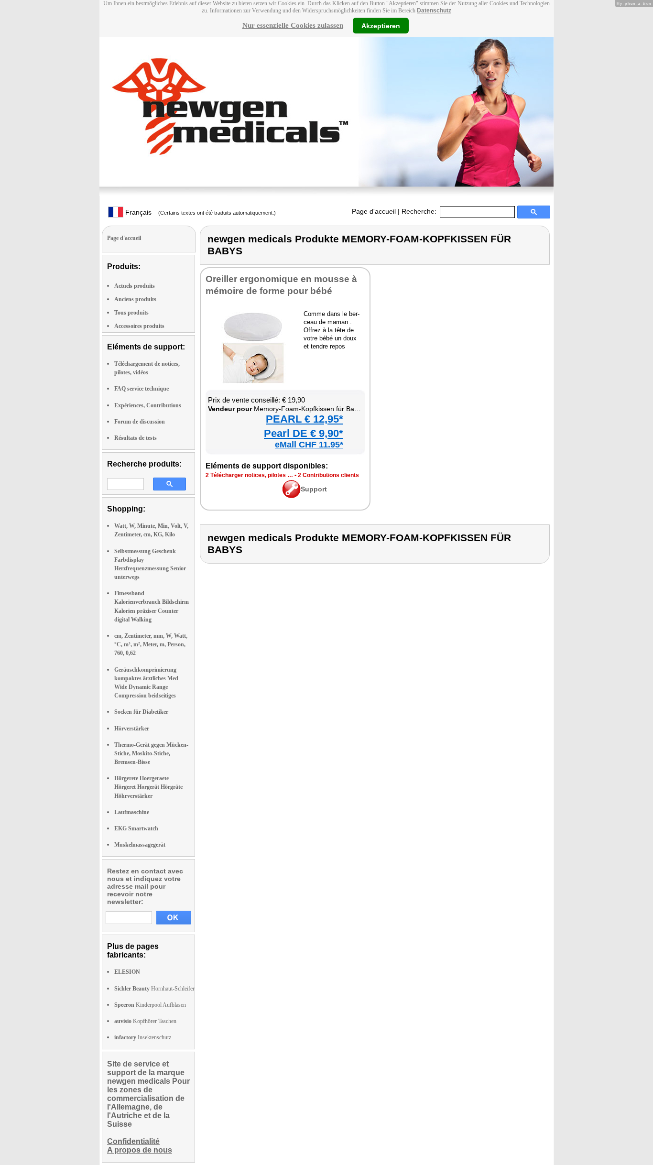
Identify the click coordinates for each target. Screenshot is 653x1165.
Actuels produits (134, 286)
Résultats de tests (135, 438)
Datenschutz (434, 10)
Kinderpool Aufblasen (150, 1005)
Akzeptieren (380, 25)
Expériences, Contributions (147, 405)
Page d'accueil (374, 211)
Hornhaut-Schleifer (154, 988)
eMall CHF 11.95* (309, 444)
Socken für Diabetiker (141, 711)
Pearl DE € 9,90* (303, 433)
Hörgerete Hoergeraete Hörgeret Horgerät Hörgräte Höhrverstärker (148, 787)
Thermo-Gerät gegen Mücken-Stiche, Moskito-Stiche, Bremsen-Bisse (151, 753)
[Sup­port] (291, 496)
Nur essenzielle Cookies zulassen (292, 25)
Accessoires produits (139, 326)
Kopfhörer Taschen (145, 1021)
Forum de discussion (139, 421)
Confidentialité (133, 1141)
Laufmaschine (131, 812)
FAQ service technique (141, 388)
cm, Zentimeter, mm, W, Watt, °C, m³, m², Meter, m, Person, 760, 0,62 (150, 644)
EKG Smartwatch (136, 828)
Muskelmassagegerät (139, 844)
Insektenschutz (142, 1037)
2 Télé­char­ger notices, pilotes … (249, 475)
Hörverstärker (131, 728)
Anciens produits (135, 299)
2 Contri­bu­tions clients (328, 475)
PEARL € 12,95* (304, 419)
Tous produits (131, 312)
